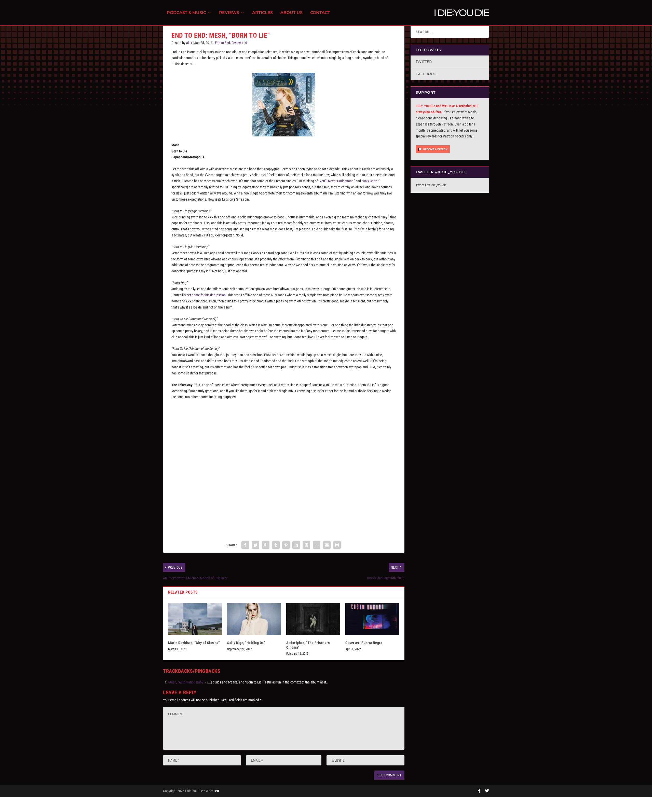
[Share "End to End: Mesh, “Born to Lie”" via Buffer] (306, 545)
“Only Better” (371, 181)
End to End (222, 43)
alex (189, 43)
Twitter (424, 61)
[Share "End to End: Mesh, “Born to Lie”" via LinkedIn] (296, 545)
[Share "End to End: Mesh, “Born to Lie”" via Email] (327, 545)
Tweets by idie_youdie (431, 185)
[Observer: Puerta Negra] (372, 619)
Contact (320, 13)
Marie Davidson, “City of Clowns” (194, 643)
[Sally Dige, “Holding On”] (254, 619)
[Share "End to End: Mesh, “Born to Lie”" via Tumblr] (276, 545)
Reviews (229, 13)
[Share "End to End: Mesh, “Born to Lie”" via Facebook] (245, 545)
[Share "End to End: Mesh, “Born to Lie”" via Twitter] (255, 545)
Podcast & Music (186, 13)
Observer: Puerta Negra (363, 643)
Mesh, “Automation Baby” (186, 682)
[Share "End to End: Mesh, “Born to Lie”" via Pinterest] (286, 545)
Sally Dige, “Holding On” (246, 643)
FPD (216, 791)
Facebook (426, 74)
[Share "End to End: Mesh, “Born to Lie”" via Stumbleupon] (316, 545)
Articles (262, 13)
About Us (291, 13)
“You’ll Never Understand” (336, 181)
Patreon (447, 124)
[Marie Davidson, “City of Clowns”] (195, 619)
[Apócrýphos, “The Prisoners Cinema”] (313, 619)
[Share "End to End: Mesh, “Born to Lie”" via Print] (337, 545)
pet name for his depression (206, 295)
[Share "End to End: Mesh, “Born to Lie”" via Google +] (266, 545)
